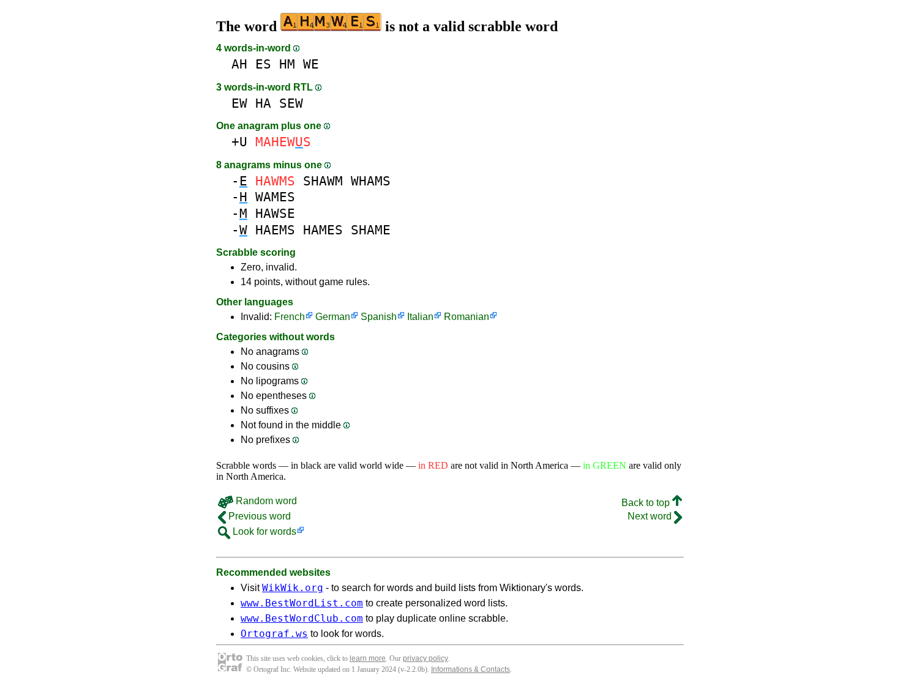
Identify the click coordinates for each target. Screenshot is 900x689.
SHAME (371, 229)
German (332, 316)
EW (239, 103)
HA (263, 103)
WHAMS (371, 180)
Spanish (379, 316)
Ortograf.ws (274, 633)
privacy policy (425, 658)
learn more (368, 658)
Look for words (263, 531)
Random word (265, 501)
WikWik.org (292, 588)
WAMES (275, 196)
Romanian (466, 316)
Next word (651, 516)
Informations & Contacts (470, 669)
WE (311, 64)
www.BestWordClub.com (302, 618)
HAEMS (275, 229)
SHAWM (323, 180)
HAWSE (275, 213)
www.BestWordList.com (302, 603)
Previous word (258, 516)
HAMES (323, 229)
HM (287, 64)
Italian (420, 316)
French (289, 316)
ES (263, 64)
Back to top (646, 502)
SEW (291, 103)
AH (239, 64)
